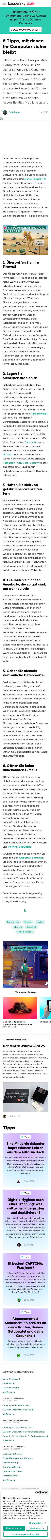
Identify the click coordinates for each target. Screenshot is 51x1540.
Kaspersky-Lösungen (31, 857)
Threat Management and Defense (18, 1458)
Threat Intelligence (11, 1476)
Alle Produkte (8, 1414)
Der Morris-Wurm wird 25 (24, 1046)
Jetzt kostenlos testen (25, 29)
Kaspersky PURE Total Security (21, 462)
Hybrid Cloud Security (12, 1467)
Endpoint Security (10, 1462)
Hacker (40, 922)
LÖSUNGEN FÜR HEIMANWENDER (18, 1372)
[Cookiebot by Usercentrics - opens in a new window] (36, 1493)
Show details (35, 1523)
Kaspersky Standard (11, 1379)
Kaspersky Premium (11, 1388)
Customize (35, 1528)
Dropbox (8, 454)
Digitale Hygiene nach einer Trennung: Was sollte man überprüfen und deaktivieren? (25, 1206)
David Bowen (15, 112)
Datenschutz (13, 922)
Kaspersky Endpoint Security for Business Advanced (25, 1436)
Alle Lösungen (9, 1392)
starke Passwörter (35, 178)
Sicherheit (31, 927)
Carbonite (31, 442)
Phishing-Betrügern (19, 846)
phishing (18, 927)
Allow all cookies (14, 1528)
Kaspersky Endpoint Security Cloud (18, 1410)
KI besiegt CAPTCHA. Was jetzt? (25, 1265)
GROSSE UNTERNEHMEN (14, 1447)
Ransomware (38, 413)
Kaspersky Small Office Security (16, 1405)
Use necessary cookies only (25, 1534)
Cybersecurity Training (13, 1471)
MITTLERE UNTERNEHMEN (15, 1420)
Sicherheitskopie (25, 932)
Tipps (27, 1137)
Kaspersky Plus (9, 1383)
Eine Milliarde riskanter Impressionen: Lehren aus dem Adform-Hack (17, 1024)
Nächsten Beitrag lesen (16, 1040)
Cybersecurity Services (13, 1454)
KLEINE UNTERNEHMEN (14, 1398)
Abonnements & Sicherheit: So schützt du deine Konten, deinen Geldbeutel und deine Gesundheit (25, 1327)
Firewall (27, 922)
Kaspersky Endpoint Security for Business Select (24, 1432)
